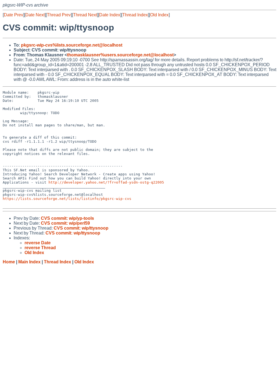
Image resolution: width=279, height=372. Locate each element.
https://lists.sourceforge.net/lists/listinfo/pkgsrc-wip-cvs (67, 199)
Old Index (159, 15)
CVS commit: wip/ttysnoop (81, 228)
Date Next (35, 15)
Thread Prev (59, 15)
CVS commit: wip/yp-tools (67, 218)
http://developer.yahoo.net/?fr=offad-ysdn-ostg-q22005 (106, 182)
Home (9, 262)
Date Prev (13, 15)
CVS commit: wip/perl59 (65, 223)
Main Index (29, 262)
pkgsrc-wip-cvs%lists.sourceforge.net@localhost (71, 45)
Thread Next (85, 15)
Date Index (109, 15)
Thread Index (135, 15)
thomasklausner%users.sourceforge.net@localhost (120, 55)
